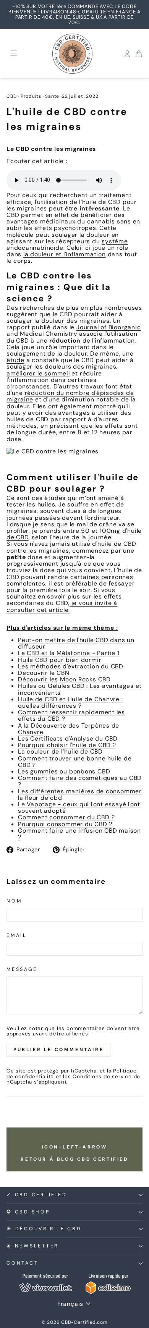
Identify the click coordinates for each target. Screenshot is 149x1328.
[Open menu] (13, 53)
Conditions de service (102, 1076)
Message (21, 969)
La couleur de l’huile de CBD (60, 751)
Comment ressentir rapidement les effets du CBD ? (71, 715)
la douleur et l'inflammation (64, 254)
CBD (11, 96)
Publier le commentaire (58, 1050)
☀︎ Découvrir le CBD (44, 1229)
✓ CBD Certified (36, 1195)
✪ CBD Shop (28, 1212)
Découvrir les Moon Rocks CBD (64, 679)
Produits (31, 96)
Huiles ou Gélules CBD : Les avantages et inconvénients (80, 689)
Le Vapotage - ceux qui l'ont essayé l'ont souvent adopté (79, 807)
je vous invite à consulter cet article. (61, 606)
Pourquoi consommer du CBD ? (65, 824)
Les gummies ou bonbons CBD (64, 771)
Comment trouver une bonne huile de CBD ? (75, 761)
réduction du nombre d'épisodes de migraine (70, 396)
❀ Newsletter (32, 1246)
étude (15, 360)
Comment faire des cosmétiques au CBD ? (80, 781)
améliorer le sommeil (38, 373)
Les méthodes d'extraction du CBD (70, 666)
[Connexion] (127, 54)
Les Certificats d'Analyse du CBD (68, 738)
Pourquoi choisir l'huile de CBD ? (67, 745)
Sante (52, 96)
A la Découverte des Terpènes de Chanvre (68, 728)
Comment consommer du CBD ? (66, 817)
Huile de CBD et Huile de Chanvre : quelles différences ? (70, 702)
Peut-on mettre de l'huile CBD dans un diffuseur (76, 643)
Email (16, 935)
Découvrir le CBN (44, 673)
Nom (14, 901)
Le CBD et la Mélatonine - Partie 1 (69, 653)
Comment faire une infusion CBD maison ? (79, 834)
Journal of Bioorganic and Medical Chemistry (73, 330)
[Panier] (138, 54)
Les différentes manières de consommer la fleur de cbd (80, 794)
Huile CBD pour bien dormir (59, 660)
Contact (22, 1263)
